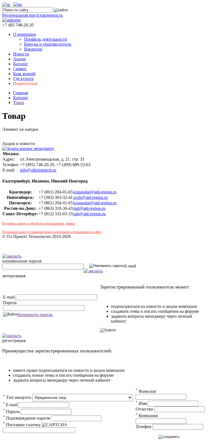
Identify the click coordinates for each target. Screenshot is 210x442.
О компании (24, 34)
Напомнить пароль (34, 314)
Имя (141, 403)
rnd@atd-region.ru (89, 208)
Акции (19, 59)
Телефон (143, 426)
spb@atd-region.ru (89, 213)
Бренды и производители (47, 44)
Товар (18, 102)
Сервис (20, 68)
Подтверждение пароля (26, 418)
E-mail (130, 266)
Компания (147, 415)
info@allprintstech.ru (38, 170)
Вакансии (33, 49)
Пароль (10, 302)
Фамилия (146, 391)
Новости (21, 54)
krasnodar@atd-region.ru (94, 192)
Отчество (144, 409)
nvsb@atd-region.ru (90, 197)
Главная (20, 92)
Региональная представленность (32, 15)
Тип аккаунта (17, 397)
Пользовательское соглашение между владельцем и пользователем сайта (51, 232)
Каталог (20, 63)
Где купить (23, 78)
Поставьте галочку (22, 424)
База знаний (24, 73)
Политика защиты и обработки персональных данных (38, 223)
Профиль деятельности (45, 39)
